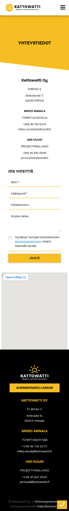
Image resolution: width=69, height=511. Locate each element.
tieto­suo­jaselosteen (28, 241)
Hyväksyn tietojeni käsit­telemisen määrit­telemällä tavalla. (37, 241)
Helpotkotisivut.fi (48, 506)
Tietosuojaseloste (46, 501)
